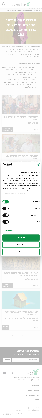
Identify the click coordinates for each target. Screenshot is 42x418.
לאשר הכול (21, 237)
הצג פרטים (9, 230)
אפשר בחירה (21, 244)
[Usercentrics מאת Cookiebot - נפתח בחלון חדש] (11, 164)
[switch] (6, 208)
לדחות (21, 251)
